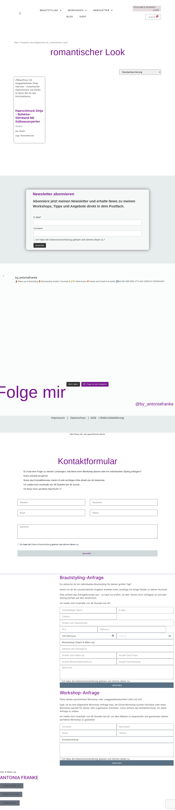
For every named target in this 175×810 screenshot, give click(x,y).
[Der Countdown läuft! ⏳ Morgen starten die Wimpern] (22, 319)
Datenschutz (78, 417)
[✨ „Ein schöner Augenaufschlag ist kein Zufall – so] (66, 334)
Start (16, 42)
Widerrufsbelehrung (112, 417)
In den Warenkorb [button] (24, 140)
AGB (93, 417)
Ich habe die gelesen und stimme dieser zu (49, 544)
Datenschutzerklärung (60, 239)
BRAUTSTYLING (49, 10)
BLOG (70, 16)
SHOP (82, 16)
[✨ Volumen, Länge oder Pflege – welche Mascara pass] (109, 329)
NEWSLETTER (101, 10)
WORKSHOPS (76, 10)
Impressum (58, 417)
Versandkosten (27, 135)
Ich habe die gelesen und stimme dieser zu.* (70, 240)
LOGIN (156, 10)
